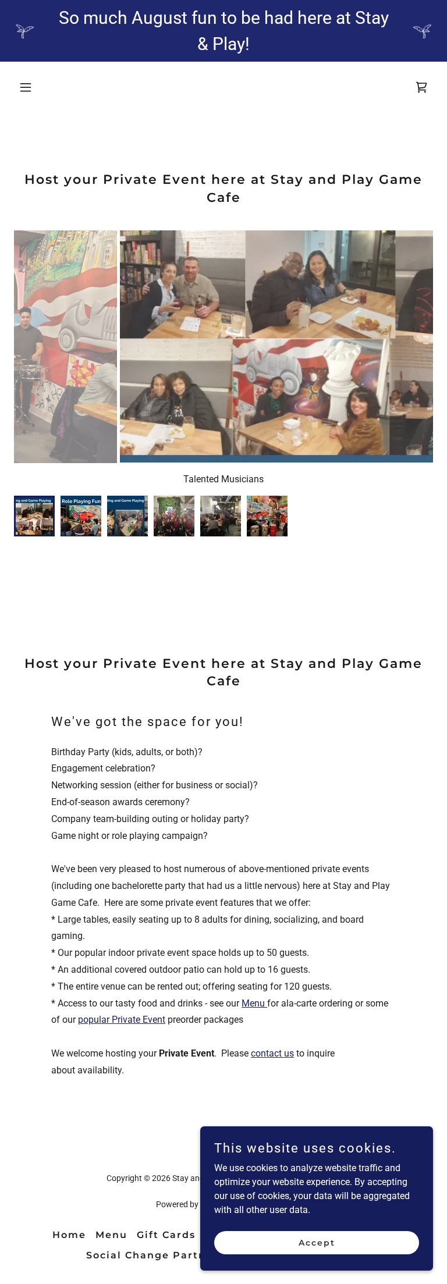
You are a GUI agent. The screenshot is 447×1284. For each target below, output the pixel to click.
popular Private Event (121, 1019)
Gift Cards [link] (166, 1234)
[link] (421, 87)
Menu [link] (111, 1234)
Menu (254, 1003)
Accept (317, 1242)
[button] (45, 87)
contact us (272, 1053)
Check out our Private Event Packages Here (255, 479)
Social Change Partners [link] (155, 1255)
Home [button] (69, 1234)
